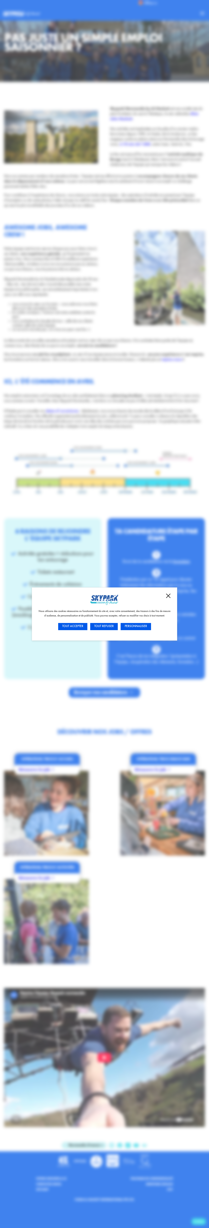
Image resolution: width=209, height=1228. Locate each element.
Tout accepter (72, 626)
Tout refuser (104, 626)
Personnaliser (136, 626)
